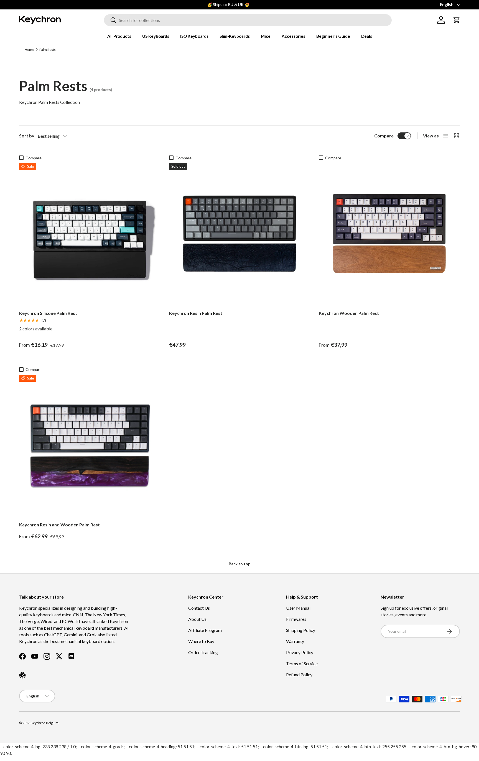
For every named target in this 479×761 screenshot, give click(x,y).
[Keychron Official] (22, 675)
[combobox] (248, 20)
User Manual (298, 608)
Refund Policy (299, 674)
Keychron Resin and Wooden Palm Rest (59, 524)
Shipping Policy (300, 630)
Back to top (239, 563)
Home (29, 49)
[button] (456, 20)
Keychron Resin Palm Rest (195, 313)
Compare (384, 135)
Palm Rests (47, 49)
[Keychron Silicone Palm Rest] (89, 233)
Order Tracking (203, 652)
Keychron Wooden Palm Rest (349, 313)
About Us (197, 619)
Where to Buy (201, 641)
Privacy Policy (299, 652)
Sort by (26, 135)
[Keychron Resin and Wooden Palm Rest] (89, 445)
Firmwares (296, 619)
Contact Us (199, 608)
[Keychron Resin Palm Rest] (239, 233)
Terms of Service (302, 663)
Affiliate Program (205, 630)
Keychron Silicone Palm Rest (48, 313)
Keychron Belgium (44, 723)
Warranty (295, 641)
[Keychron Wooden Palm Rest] (389, 233)
